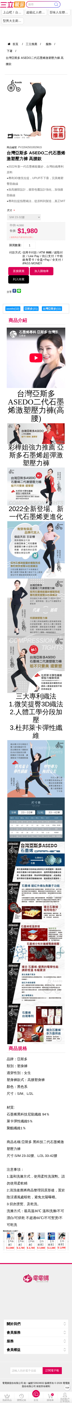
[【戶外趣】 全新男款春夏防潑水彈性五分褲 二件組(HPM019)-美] (21, 1236)
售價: (13, 230)
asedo (10, 308)
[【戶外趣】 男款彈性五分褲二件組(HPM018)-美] (31, 1236)
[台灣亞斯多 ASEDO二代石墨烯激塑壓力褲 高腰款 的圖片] (36, 109)
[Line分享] (19, 291)
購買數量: (15, 245)
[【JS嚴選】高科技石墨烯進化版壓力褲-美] (51, 1236)
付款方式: (15, 252)
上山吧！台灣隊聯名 (13, 12)
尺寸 (10, 210)
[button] (36, 1397)
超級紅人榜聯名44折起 (36, 12)
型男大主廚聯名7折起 (13, 20)
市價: (13, 225)
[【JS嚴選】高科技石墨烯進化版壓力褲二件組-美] (41, 1236)
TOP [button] (67, 1388)
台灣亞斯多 (49, 308)
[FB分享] (14, 291)
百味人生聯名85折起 (60, 12)
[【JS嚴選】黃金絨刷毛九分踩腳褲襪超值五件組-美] (61, 1236)
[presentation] (4, 1241)
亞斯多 (29, 308)
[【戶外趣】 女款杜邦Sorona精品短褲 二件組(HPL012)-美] (10, 1236)
